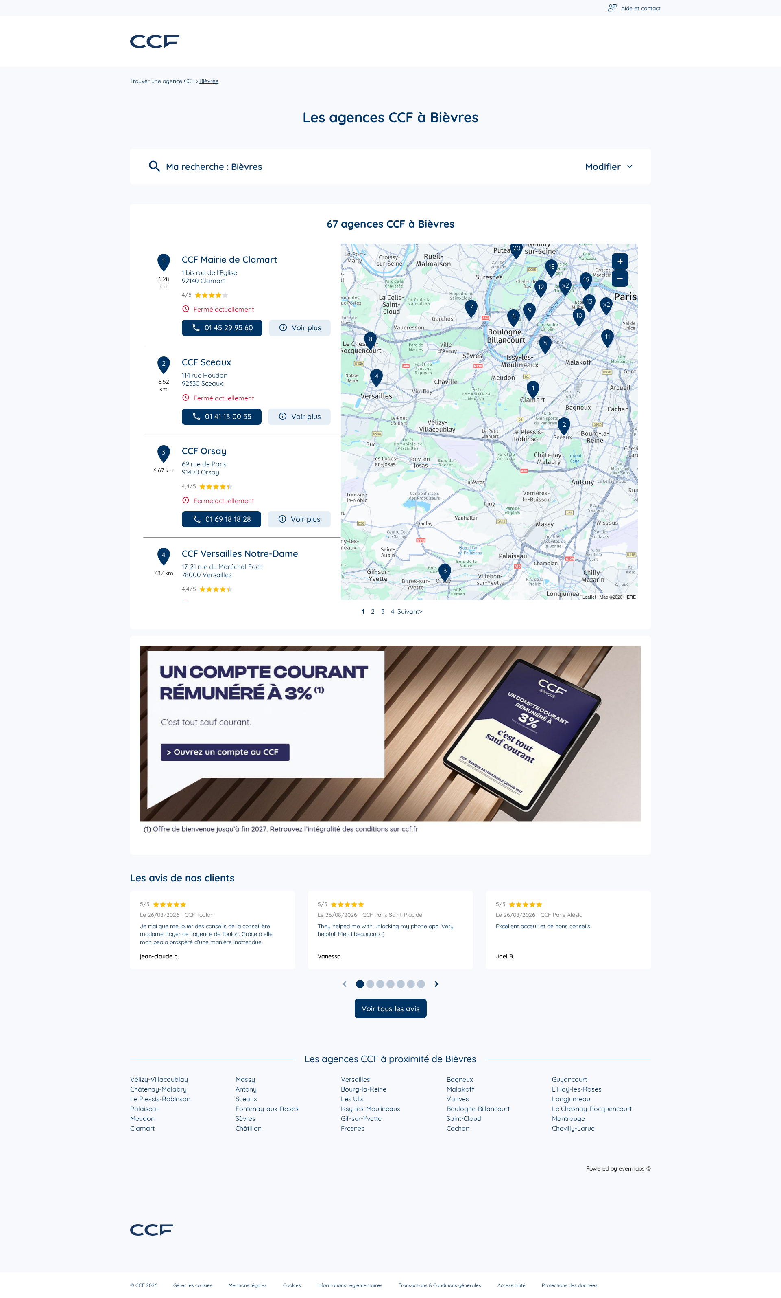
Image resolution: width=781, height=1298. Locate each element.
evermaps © (635, 1168)
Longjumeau (571, 1099)
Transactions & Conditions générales (440, 1285)
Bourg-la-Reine (363, 1089)
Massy (245, 1079)
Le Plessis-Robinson (160, 1099)
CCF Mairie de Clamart (229, 259)
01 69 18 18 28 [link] (228, 519)
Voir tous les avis (391, 1008)
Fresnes (352, 1128)
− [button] (620, 278)
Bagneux (460, 1079)
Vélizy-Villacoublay (159, 1079)
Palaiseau (145, 1109)
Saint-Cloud (464, 1118)
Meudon (142, 1118)
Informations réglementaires (349, 1285)
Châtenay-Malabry (158, 1089)
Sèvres (245, 1118)
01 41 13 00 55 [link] (228, 416)
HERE (630, 596)
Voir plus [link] (306, 327)
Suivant (408, 611)
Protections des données (570, 1285)
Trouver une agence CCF (162, 81)
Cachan (458, 1128)
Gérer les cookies (192, 1285)
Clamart (142, 1128)
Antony (246, 1089)
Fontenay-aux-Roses (267, 1109)
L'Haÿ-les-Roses (577, 1089)
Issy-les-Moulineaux (370, 1109)
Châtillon (249, 1128)
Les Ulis (352, 1099)
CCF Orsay (204, 451)
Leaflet (589, 596)
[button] (360, 984)
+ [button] (620, 261)
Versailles (355, 1079)
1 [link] (363, 611)
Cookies (292, 1285)
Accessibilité (511, 1285)
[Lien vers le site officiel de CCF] (154, 41)
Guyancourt (569, 1079)
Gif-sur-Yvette (361, 1118)
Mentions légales (248, 1285)
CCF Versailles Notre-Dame (240, 553)
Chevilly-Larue (573, 1128)
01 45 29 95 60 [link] (229, 327)
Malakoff (460, 1089)
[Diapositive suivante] (436, 984)
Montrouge (568, 1118)
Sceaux (246, 1099)
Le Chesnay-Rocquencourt (592, 1109)
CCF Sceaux (206, 362)
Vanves (458, 1099)
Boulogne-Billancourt (478, 1109)
